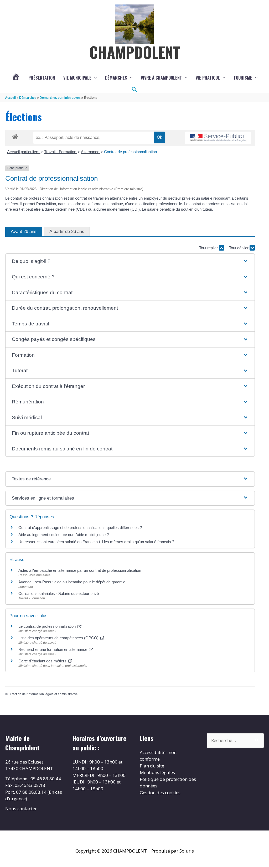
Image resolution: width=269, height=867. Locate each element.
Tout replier (209, 248)
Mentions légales (157, 772)
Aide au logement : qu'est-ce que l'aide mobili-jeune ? (63, 534)
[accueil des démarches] (15, 136)
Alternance (90, 151)
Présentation (41, 78)
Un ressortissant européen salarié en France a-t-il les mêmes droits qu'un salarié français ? (96, 541)
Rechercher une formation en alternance (53, 649)
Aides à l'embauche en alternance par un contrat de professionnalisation (79, 570)
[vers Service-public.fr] (218, 138)
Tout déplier (239, 248)
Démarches (116, 78)
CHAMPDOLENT (134, 52)
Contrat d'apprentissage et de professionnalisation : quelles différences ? (80, 527)
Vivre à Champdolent (161, 78)
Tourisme (243, 78)
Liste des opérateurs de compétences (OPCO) (59, 638)
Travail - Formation (60, 151)
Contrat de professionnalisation (130, 151)
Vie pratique (208, 78)
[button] (134, 89)
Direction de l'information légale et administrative (43, 694)
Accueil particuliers (23, 151)
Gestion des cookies (160, 793)
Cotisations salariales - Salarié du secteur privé (58, 593)
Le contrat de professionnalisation (47, 626)
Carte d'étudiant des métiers (43, 661)
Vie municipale (77, 78)
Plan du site (152, 766)
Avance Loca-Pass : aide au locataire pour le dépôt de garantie (71, 582)
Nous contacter (21, 809)
